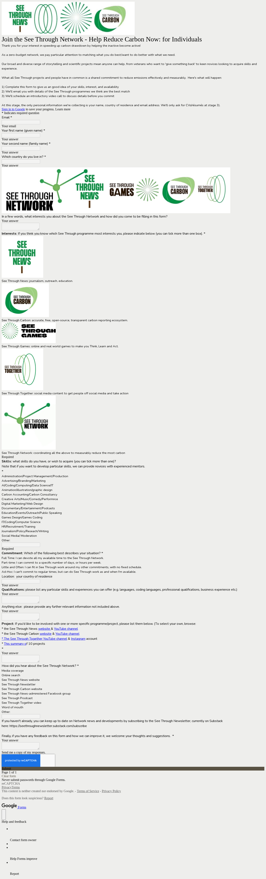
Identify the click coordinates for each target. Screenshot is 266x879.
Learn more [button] (62, 109)
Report (48, 798)
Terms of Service (88, 791)
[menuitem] (137, 834)
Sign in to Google (13, 109)
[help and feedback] (4, 814)
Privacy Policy (111, 791)
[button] (133, 769)
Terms (16, 787)
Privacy (7, 787)
